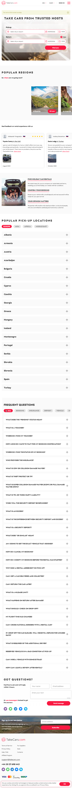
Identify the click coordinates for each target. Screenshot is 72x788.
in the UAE (17, 141)
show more (17, 151)
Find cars (55, 48)
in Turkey (60, 141)
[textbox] (26, 31)
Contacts (20, 752)
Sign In (61, 3)
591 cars (52, 111)
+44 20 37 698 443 (11, 764)
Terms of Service (7, 745)
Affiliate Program (7, 755)
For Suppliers (21, 745)
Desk (18, 749)
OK (65, 784)
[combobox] (27, 31)
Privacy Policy (6, 749)
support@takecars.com (11, 760)
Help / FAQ (5, 752)
